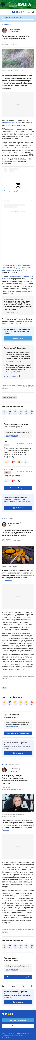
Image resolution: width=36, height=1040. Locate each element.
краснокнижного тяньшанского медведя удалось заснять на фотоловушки (16, 267)
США (4, 688)
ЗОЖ (11, 518)
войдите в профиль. (12, 435)
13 (4, 413)
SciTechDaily (7, 580)
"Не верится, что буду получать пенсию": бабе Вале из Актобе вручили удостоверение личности (18, 305)
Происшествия (14, 764)
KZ (29, 12)
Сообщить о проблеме (18, 1020)
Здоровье (5, 518)
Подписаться (18, 338)
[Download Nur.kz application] (18, 4)
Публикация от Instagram (18, 211)
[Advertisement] (18, 104)
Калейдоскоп (6, 24)
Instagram (19, 507)
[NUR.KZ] (18, 12)
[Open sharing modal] (23, 986)
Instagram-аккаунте (9, 123)
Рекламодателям (18, 1026)
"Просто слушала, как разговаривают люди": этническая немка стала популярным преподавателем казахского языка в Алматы (18, 355)
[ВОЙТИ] (33, 12)
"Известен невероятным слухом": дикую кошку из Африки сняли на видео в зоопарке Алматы (18, 367)
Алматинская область (9, 397)
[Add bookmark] (32, 986)
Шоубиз (4, 764)
